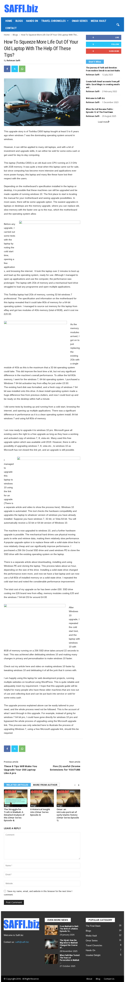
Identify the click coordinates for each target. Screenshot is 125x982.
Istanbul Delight (93, 955)
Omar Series (80, 20)
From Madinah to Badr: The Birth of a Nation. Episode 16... (69, 928)
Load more (103, 122)
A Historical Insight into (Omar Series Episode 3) (40, 812)
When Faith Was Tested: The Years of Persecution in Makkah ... (70, 959)
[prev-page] (74, 785)
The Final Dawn (93, 926)
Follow (115, 44)
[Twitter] (14, 69)
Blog (98, 978)
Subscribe (114, 51)
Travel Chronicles (53, 20)
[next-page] (78, 785)
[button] (117, 24)
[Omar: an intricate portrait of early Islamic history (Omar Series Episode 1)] (68, 798)
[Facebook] (7, 69)
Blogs (19, 20)
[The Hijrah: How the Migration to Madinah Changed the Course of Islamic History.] (51, 944)
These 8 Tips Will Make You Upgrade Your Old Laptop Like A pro (20, 770)
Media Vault (98, 20)
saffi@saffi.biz (22, 942)
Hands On (32, 20)
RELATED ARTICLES (17, 784)
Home (8, 20)
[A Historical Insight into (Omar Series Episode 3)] (42, 798)
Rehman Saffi (13, 60)
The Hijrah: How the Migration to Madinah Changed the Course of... (69, 944)
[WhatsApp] (22, 69)
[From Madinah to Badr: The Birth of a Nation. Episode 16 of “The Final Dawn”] (51, 930)
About (89, 978)
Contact (11, 28)
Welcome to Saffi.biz (95, 98)
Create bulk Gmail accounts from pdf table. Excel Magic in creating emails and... (103, 84)
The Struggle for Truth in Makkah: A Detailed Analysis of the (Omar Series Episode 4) (14, 815)
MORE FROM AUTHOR (45, 784)
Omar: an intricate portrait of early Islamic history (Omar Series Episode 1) (68, 815)
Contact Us (109, 978)
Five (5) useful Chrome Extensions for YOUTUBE (65, 768)
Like (117, 37)
